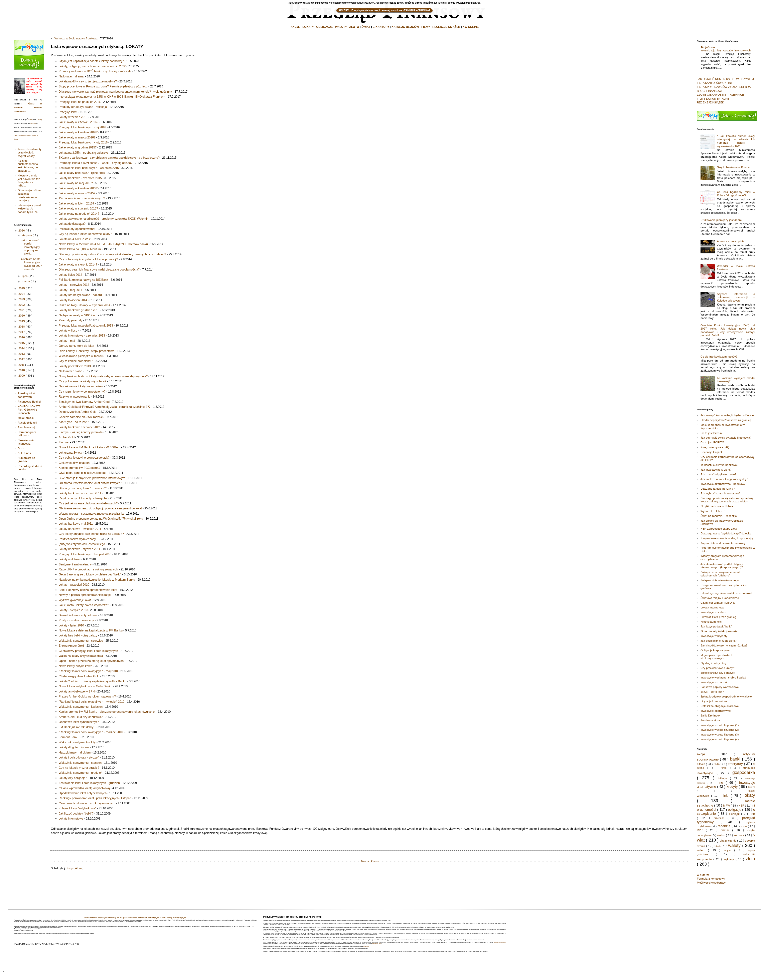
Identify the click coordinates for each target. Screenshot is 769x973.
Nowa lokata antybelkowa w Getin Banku (85, 686)
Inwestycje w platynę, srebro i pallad (723, 677)
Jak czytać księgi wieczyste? (718, 474)
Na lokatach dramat (71, 76)
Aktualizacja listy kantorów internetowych (726, 50)
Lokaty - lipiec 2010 (71, 625)
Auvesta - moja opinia (730, 241)
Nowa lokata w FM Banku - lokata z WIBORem (89, 447)
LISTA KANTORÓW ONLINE (715, 82)
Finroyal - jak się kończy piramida (81, 432)
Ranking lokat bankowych (26, 395)
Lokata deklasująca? (72, 223)
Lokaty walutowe (70, 559)
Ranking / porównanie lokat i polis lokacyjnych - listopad (95, 798)
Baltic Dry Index (710, 715)
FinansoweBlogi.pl (29, 401)
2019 (21, 321)
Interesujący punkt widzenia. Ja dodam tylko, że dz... (29, 210)
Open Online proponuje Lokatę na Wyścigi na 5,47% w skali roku (101, 518)
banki (735, 759)
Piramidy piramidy (70, 320)
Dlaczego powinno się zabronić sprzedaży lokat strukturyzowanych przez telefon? (112, 254)
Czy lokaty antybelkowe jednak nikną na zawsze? (91, 533)
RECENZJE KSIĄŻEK (446, 26)
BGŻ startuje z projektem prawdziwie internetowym (92, 478)
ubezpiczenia (728, 840)
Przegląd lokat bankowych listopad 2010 (85, 554)
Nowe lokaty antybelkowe (75, 666)
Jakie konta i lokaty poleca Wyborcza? (84, 605)
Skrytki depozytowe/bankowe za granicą (726, 420)
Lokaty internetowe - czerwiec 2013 (82, 335)
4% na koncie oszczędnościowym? (82, 198)
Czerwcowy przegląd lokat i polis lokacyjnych (88, 650)
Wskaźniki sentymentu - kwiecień (81, 706)
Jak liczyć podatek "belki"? (76, 813)
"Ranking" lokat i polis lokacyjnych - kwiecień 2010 (91, 701)
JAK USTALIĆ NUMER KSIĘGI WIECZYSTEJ (725, 79)
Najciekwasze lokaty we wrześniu (81, 386)
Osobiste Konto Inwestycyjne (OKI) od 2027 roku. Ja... (31, 264)
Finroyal (64, 442)
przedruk (719, 818)
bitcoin (701, 764)
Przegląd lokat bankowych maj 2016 (82, 127)
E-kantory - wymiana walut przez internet (726, 593)
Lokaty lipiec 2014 (70, 274)
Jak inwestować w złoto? (716, 469)
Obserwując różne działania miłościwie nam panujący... (29, 195)
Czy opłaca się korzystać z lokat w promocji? (88, 259)
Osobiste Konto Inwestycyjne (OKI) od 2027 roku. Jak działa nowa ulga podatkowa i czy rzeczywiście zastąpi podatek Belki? (728, 330)
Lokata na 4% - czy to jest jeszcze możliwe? (88, 81)
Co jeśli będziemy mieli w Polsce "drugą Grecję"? (736, 193)
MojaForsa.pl (26, 417)
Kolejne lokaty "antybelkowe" (77, 808)
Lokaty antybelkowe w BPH (77, 691)
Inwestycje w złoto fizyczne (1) (720, 725)
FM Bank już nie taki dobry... (77, 727)
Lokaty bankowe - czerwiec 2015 (80, 178)
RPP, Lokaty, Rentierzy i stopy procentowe (86, 351)
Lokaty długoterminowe (74, 747)
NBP (741, 805)
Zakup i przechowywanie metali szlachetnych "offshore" (720, 573)
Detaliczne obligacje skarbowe (720, 705)
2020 (21, 315)
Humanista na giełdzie (26, 459)
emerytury (735, 764)
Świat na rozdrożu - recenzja (719, 515)
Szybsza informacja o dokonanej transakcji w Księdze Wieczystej (736, 297)
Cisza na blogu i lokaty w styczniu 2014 (84, 305)
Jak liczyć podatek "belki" (716, 626)
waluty (734, 845)
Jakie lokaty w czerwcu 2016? (78, 122)
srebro (721, 835)
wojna (727, 850)
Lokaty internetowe (71, 818)
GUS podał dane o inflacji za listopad (82, 472)
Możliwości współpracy (711, 882)
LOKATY (308, 26)
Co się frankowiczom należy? (719, 356)
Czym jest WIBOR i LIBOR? (718, 602)
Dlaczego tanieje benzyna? (718, 488)
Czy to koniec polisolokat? (76, 361)
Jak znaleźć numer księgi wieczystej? (724, 479)
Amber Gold (66, 437)
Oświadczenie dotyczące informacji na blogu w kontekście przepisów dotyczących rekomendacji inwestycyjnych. (135, 918)
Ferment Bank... (69, 737)
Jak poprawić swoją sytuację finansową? (726, 437)
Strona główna (369, 861)
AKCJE (295, 26)
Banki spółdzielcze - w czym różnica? (724, 645)
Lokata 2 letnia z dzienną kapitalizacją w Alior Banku (92, 681)
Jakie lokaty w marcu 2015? (77, 193)
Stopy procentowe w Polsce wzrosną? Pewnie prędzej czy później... (103, 86)
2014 (21, 348)
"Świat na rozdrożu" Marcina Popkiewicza (28, 108)
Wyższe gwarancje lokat (75, 600)
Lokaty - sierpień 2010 (73, 610)
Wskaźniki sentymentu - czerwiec (81, 640)
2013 (21, 353)
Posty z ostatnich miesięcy (76, 620)
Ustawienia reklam (500, 942)
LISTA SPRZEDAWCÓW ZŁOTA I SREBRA (724, 86)
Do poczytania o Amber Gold (77, 411)
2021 (21, 310)
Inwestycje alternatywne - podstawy (723, 483)
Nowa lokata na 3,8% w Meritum (80, 249)
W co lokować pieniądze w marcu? (81, 356)
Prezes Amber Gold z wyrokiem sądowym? (87, 696)
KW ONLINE (471, 26)
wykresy (729, 859)
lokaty (749, 795)
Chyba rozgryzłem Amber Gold (79, 676)
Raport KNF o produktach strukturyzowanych (88, 569)
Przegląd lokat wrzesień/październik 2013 (86, 325)
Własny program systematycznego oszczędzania (91, 513)
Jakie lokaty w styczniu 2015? (78, 208)
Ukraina (718, 846)
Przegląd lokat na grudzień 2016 (80, 101)
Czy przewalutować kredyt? (718, 667)
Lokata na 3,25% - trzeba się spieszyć (84, 152)
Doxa (21, 448)
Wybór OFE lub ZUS (713, 511)
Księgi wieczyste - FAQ (715, 447)
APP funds (24, 453)
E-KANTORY (381, 26)
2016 (21, 337)
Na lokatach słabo (70, 371)
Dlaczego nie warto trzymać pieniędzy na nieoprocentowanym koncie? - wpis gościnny (115, 91)
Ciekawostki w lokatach (74, 462)
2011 (21, 364)
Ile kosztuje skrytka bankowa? (719, 464)
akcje (701, 754)
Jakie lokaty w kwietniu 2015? (78, 188)
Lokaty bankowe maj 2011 (76, 523)
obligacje (734, 810)
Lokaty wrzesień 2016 (73, 117)
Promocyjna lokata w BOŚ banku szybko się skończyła (95, 71)
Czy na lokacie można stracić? (79, 767)
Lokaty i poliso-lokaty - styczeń (79, 757)
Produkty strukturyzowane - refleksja (83, 106)
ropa (744, 826)
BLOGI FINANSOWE (710, 90)
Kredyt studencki (711, 621)
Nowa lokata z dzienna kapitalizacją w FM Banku (91, 630)
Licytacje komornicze (714, 701)
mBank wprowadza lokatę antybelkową (84, 788)
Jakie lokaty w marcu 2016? (77, 137)
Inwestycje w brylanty (714, 635)
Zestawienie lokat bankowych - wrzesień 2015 (89, 167)
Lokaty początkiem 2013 (75, 366)
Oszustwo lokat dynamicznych (79, 721)
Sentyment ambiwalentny (75, 564)
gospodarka (743, 772)
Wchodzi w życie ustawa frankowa (76, 38)
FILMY (425, 26)
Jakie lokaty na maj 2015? (76, 183)
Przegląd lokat (68, 112)
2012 (21, 359)
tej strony (366, 946)
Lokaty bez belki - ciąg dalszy (78, 635)
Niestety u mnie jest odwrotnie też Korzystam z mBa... (29, 180)
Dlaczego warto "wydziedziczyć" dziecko (726, 533)
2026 (21, 230)
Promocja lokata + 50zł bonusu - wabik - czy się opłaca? (95, 162)
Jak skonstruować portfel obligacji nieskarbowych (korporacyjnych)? (722, 565)
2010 (21, 370)
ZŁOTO (354, 26)
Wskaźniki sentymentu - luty (77, 742)
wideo (700, 850)
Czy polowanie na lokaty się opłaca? (82, 381)
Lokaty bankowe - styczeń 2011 (79, 549)
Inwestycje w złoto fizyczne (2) (720, 729)
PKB (752, 813)
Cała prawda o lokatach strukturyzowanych (87, 803)
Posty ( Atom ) (75, 868)
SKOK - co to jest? (712, 691)
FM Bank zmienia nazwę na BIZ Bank (83, 279)
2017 (21, 332)
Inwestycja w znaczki (714, 682)
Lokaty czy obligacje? (73, 778)
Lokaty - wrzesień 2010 (74, 584)
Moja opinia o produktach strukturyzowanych (717, 656)
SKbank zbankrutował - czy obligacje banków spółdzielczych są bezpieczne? (109, 157)
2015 (21, 343)
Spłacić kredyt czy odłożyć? (718, 672)
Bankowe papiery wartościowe (720, 686)
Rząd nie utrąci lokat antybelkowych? (83, 498)
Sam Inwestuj (26, 427)
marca (26, 281)
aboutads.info (376, 943)
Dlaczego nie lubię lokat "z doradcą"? (83, 488)
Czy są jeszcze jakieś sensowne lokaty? (85, 233)
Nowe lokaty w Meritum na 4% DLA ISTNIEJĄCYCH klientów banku (103, 244)
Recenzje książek (712, 452)
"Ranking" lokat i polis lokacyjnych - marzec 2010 (91, 732)
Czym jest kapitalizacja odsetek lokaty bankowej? (91, 61)
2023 (21, 299)
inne (720, 783)
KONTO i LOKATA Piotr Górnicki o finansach (29, 410)
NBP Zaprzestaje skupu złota (719, 528)
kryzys (751, 787)
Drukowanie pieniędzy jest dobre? (722, 219)
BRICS (718, 764)
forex (724, 768)
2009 (21, 375)
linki (726, 796)
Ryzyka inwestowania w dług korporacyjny (727, 538)
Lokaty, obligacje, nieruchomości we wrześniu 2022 (92, 66)
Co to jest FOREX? (713, 442)
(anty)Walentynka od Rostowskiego (82, 544)
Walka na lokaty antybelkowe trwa (81, 655)
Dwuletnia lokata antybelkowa (78, 615)
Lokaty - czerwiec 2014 (74, 284)
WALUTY (341, 26)
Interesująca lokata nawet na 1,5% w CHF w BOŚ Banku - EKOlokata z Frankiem (112, 96)
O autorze (703, 874)
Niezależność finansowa (26, 442)
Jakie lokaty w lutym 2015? (76, 203)
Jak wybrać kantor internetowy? (721, 493)
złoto (750, 858)
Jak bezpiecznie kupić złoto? (719, 640)
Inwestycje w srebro (713, 612)
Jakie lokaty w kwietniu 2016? (78, 132)
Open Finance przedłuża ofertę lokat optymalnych (91, 660)
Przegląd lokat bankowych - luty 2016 (83, 142)
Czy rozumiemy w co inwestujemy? (82, 391)
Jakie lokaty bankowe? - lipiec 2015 (82, 172)
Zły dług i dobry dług (713, 663)
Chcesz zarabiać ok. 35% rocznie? (81, 417)
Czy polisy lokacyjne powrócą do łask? (84, 457)
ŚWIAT (365, 26)
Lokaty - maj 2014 (70, 290)
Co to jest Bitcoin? (712, 433)
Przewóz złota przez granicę (718, 616)
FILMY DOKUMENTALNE (713, 98)
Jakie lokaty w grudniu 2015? (78, 147)
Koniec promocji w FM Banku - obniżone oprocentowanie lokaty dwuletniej (107, 711)
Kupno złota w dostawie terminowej (723, 543)
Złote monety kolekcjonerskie (719, 631)
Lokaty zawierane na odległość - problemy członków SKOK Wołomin (103, 218)
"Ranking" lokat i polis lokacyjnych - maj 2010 (88, 671)
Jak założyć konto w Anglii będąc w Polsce (727, 415)
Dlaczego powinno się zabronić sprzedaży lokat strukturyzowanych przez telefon (727, 500)
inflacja (722, 778)
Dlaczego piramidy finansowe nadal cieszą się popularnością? (99, 269)
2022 (21, 304)
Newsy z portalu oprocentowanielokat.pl (85, 594)
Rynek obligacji (27, 422)
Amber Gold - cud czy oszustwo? (81, 716)
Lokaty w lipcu (68, 330)
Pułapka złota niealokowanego (720, 580)
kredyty (732, 787)
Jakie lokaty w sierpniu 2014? (78, 264)
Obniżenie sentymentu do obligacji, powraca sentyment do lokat (100, 508)
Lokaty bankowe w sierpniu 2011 (80, 493)
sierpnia (27, 235)
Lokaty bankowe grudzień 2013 (79, 310)
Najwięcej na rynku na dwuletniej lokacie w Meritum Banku (97, 579)
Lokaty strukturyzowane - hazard (80, 295)
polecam (33, 123)
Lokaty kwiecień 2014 (73, 300)
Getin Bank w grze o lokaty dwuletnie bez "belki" (90, 574)
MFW (726, 805)
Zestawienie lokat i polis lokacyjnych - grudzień (89, 783)
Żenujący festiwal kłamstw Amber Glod (84, 401)
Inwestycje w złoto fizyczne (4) (720, 739)
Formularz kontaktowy (711, 878)
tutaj (30, 119)
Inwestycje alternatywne (716, 710)
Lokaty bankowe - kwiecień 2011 (80, 528)
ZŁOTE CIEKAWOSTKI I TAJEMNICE (720, 94)
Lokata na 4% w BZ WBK (75, 239)
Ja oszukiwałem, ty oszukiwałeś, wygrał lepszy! (29, 152)
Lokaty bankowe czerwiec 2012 (79, 427)
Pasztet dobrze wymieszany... (78, 539)
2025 (21, 288)
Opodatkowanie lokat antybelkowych (83, 793)
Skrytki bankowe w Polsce (733, 167)
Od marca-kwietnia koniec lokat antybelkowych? (90, 483)
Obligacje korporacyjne (715, 650)
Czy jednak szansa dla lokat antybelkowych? (88, 503)
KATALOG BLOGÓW (405, 26)
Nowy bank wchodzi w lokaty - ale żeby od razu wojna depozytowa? (103, 376)
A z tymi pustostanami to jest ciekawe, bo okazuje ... (28, 165)
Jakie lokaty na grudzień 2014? (79, 213)
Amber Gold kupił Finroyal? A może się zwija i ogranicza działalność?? (104, 406)
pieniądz (734, 813)
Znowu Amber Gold (71, 645)
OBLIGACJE (324, 26)
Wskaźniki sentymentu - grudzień (80, 772)
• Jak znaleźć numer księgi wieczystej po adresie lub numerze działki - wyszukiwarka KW (736, 140)
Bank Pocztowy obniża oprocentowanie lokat (88, 589)
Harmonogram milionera (27, 433)
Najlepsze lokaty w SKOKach (78, 315)
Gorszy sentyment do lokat (76, 345)
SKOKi (725, 830)
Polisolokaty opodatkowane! (77, 228)
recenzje (724, 826)
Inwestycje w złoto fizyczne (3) (720, 734)
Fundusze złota (710, 720)
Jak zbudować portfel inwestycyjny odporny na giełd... (30, 246)
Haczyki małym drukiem (75, 752)
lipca (25, 276)
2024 (21, 293)
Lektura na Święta (70, 452)
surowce (739, 835)
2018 (21, 326)
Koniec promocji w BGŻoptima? (79, 467)
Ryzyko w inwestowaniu (74, 396)
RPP (700, 830)
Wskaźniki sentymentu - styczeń (80, 762)
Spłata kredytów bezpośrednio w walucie (726, 696)
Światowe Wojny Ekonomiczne (720, 597)
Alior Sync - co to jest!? (74, 422)
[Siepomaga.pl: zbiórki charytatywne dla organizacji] (29, 68)
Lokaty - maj (67, 340)
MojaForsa (708, 47)
